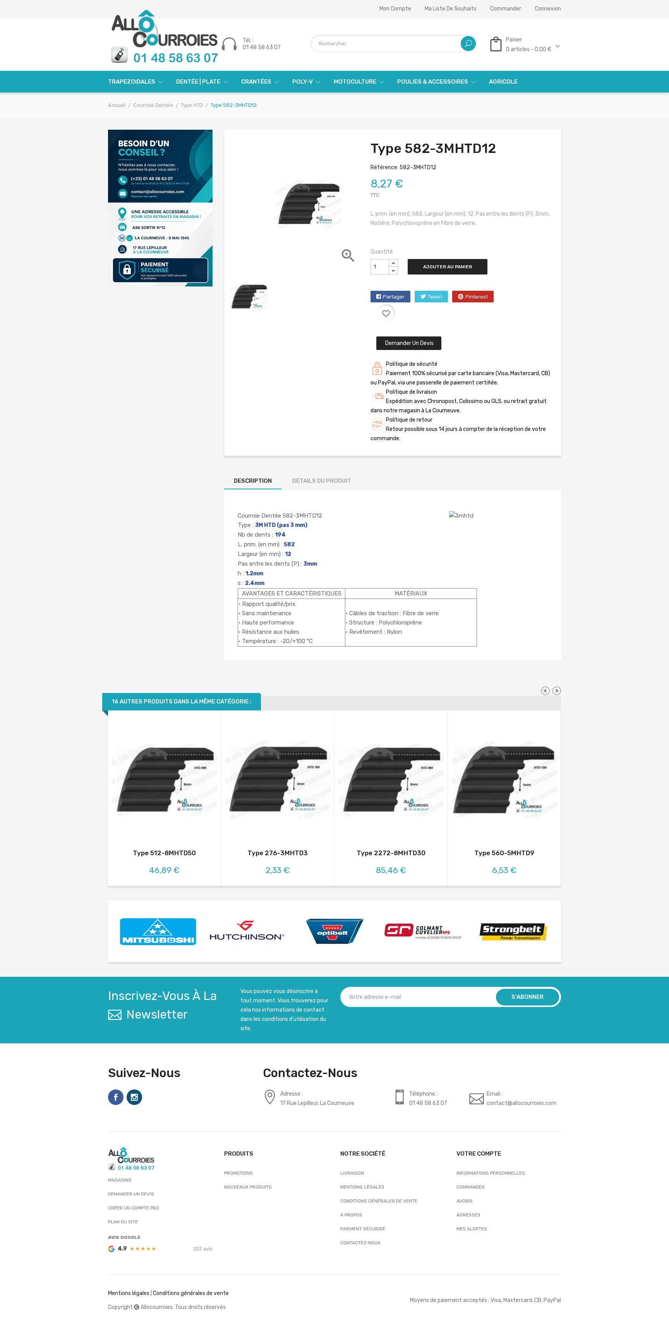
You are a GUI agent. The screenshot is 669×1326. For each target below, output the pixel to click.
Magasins (120, 1180)
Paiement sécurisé (362, 1229)
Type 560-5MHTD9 (504, 852)
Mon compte (395, 9)
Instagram (134, 1097)
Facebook (116, 1097)
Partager (394, 297)
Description (253, 480)
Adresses (468, 1215)
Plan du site (123, 1222)
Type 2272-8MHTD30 (391, 852)
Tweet (435, 297)
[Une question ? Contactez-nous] (160, 207)
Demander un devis (409, 343)
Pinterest (476, 297)
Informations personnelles (490, 1173)
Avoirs (464, 1201)
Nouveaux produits (248, 1187)
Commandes (470, 1187)
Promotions (238, 1173)
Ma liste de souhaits (451, 9)
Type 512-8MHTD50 (164, 852)
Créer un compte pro (133, 1208)
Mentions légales (362, 1187)
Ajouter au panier (447, 266)
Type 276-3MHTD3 (277, 852)
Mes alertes (471, 1229)
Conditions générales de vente (378, 1201)
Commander (505, 9)
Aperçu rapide (164, 781)
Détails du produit (321, 480)
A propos (351, 1215)
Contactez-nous (360, 1242)
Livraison (352, 1173)
